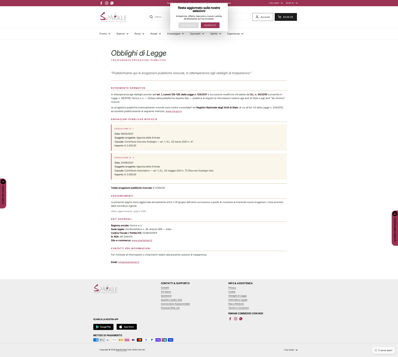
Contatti (165, 287)
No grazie (189, 25)
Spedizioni (166, 295)
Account (265, 17)
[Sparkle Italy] (113, 17)
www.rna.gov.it (174, 111)
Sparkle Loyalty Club (171, 299)
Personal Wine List (170, 307)
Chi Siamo (166, 291)
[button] (286, 17)
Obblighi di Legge (237, 295)
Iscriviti (210, 25)
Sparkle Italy (121, 349)
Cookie (231, 291)
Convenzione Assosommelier (175, 303)
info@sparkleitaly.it (128, 262)
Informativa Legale (237, 299)
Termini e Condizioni (238, 307)
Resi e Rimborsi (236, 303)
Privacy (232, 287)
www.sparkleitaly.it (142, 240)
